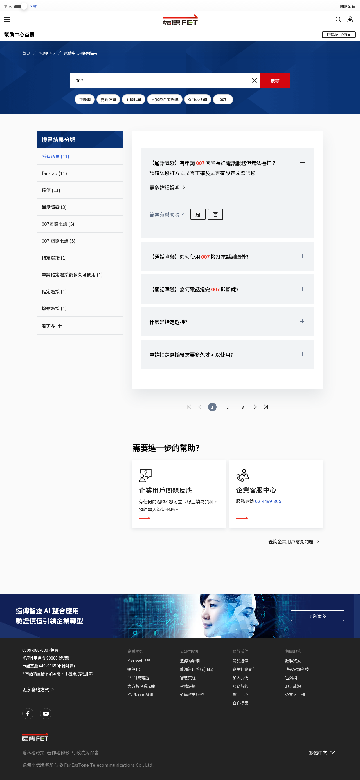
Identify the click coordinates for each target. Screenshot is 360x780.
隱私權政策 (33, 752)
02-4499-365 (268, 501)
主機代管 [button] (133, 99)
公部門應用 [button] (190, 651)
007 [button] (223, 99)
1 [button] (212, 407)
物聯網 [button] (85, 99)
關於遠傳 (348, 6)
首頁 (26, 53)
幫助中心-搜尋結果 (80, 53)
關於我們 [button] (240, 651)
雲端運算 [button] (108, 99)
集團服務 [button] (293, 651)
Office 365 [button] (197, 99)
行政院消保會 (85, 752)
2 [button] (227, 407)
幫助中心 (47, 53)
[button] (227, 163)
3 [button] (243, 407)
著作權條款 (58, 752)
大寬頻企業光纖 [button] (165, 99)
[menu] (7, 20)
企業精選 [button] (135, 651)
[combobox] (180, 80)
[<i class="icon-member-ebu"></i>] (350, 19)
